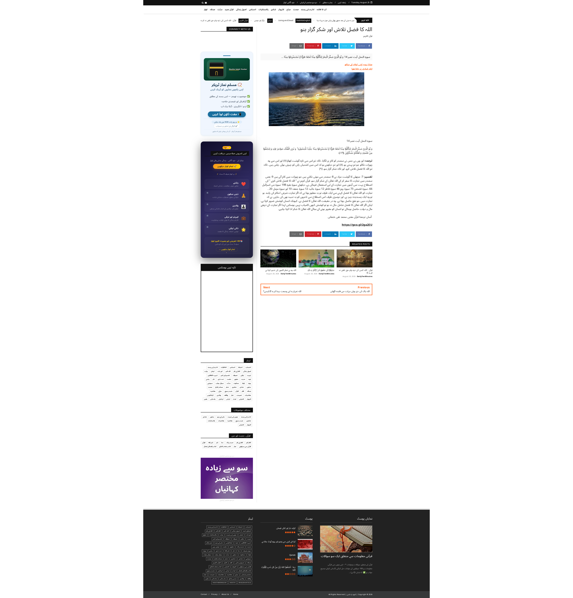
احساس (252, 9)
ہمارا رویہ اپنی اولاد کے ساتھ (358, 64)
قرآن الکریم (271, 20)
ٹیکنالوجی (210, 395)
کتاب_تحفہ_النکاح (225, 446)
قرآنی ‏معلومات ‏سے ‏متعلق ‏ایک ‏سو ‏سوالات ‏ (346, 556)
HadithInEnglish (331, 20)
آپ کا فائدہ (321, 9)
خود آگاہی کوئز (289, 2)
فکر (243, 391)
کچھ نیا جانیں (360, 9)
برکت (206, 371)
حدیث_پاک (229, 442)
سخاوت (236, 383)
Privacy (214, 594)
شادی (273, 9)
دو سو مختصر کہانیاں (308, 2)
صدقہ (212, 9)
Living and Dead (313, 20)
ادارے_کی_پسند (307, 9)
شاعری (234, 387)
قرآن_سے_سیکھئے (245, 446)
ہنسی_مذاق (233, 578)
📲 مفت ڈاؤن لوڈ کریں (226, 114)
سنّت (219, 9)
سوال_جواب (207, 554)
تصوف (235, 375)
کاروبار (281, 9)
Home (235, 594)
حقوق (236, 379)
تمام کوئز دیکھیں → (227, 249)
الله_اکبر (248, 442)
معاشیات (248, 395)
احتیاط (240, 367)
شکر (227, 387)
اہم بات (220, 371)
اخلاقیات (224, 367)
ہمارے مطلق (327, 2)
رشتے (208, 379)
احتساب (248, 367)
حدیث (243, 379)
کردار (234, 399)
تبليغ (204, 534)
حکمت (229, 379)
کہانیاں (221, 399)
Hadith (232, 582)
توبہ (249, 379)
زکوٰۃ (243, 383)
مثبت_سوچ (228, 391)
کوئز (205, 9)
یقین (205, 399)
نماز (232, 395)
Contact (204, 594)
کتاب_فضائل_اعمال (210, 446)
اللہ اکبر (228, 371)
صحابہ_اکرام (219, 387)
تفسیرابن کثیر (225, 375)
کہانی (228, 399)
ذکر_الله (210, 442)
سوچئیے (210, 383)
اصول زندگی (241, 9)
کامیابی (241, 399)
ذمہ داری (221, 379)
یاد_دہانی (223, 578)
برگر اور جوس (287, 20)
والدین (219, 395)
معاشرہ (212, 391)
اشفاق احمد (247, 531)
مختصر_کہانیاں (246, 574)
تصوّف (227, 538)
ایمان (212, 371)
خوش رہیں (216, 546)
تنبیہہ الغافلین (213, 375)
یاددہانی (212, 399)
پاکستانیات (263, 9)
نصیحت (239, 395)
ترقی (242, 375)
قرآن (237, 391)
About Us (225, 594)
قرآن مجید (229, 9)
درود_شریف (247, 550)
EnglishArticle (245, 582)
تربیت (249, 375)
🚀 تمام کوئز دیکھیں (227, 166)
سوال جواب (220, 383)
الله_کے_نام (237, 371)
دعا (222, 442)
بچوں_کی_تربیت (214, 20)
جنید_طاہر (209, 542)
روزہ (249, 383)
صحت (296, 9)
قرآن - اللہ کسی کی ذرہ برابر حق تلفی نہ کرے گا (245, 20)
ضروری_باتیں (239, 562)
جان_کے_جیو (221, 416)
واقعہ (226, 395)
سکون (249, 387)
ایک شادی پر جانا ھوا (362, 68)
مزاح (288, 9)
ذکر (214, 379)
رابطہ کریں (342, 2)
